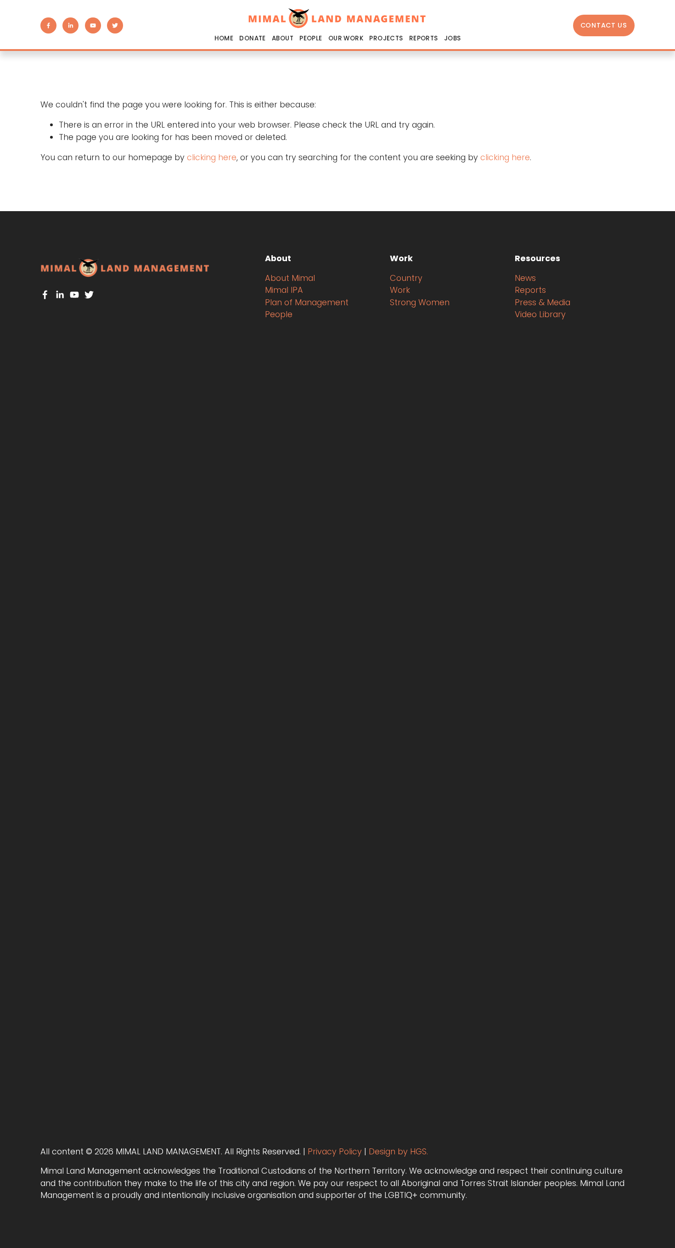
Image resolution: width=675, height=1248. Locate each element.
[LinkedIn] (70, 25)
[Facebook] (48, 25)
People (278, 314)
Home (224, 38)
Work (400, 290)
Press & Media (542, 302)
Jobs (452, 38)
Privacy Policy (335, 1151)
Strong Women (420, 302)
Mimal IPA (284, 290)
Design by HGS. (398, 1151)
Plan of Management (307, 302)
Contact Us (603, 25)
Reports (423, 38)
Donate (252, 38)
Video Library (540, 314)
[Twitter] (115, 25)
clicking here (211, 157)
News (525, 278)
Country (406, 278)
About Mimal (290, 278)
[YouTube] (93, 25)
